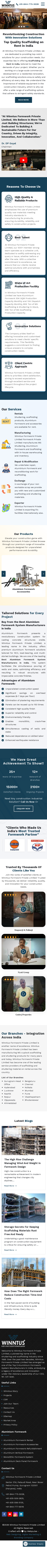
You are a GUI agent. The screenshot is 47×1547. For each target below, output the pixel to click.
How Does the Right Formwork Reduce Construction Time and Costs (23, 1295)
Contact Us (9, 1412)
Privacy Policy (10, 1424)
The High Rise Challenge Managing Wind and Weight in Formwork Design (22, 1163)
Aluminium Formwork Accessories (21, 1444)
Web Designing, (13, 1534)
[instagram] (15, 1514)
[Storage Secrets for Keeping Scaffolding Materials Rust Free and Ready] (23, 1208)
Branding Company (23, 1537)
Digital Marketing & (31, 1534)
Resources (9, 1408)
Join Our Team (11, 1403)
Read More (23, 100)
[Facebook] (4, 1514)
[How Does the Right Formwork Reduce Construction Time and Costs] (23, 1272)
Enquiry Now (23, 809)
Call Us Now (28, 801)
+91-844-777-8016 (15, 1506)
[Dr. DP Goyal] (23, 160)
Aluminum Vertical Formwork (18, 1453)
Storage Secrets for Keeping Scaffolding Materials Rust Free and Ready (21, 1230)
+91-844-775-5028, (15, 1494)
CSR (6, 1399)
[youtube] (10, 1514)
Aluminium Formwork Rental (18, 1440)
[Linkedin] (21, 1514)
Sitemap (8, 1416)
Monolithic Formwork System (18, 1457)
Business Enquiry (35, 1544)
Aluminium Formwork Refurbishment (23, 1448)
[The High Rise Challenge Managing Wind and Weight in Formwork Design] (23, 1140)
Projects (8, 1395)
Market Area (10, 1420)
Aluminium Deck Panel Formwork (21, 1461)
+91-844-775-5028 (28, 4)
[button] (43, 574)
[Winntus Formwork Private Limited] (8, 4)
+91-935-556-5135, (15, 1502)
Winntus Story (11, 1391)
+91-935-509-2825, (15, 1498)
